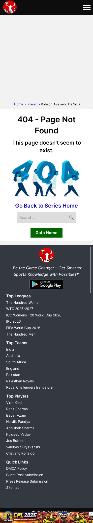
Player (32, 104)
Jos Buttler (15, 440)
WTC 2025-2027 (19, 309)
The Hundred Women (23, 302)
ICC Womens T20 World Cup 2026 (34, 315)
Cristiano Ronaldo (20, 453)
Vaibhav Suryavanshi (23, 447)
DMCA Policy (16, 468)
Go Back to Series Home (46, 205)
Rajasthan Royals (20, 381)
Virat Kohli (14, 402)
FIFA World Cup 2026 (23, 328)
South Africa (16, 362)
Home (18, 104)
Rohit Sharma (17, 409)
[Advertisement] (46, 57)
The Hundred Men (20, 334)
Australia (13, 355)
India (10, 349)
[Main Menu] (87, 7)
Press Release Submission (27, 481)
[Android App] (46, 289)
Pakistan (13, 374)
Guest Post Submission (24, 475)
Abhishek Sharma (20, 428)
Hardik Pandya (18, 421)
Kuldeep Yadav (18, 434)
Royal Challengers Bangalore (29, 387)
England (12, 368)
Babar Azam (16, 415)
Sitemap (13, 487)
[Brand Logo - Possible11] (46, 261)
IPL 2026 (13, 321)
